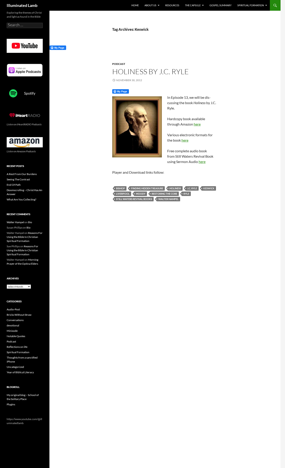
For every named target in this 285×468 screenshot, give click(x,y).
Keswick (208, 188)
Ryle (186, 193)
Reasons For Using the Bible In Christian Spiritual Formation (25, 237)
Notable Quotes (16, 336)
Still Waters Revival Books (134, 199)
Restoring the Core (164, 193)
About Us (150, 5)
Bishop (120, 188)
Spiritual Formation (250, 5)
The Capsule (193, 5)
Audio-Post (13, 309)
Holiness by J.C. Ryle (150, 71)
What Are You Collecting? (21, 199)
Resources (172, 5)
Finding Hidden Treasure (147, 188)
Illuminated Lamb (22, 5)
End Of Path (14, 184)
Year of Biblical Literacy (20, 372)
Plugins (11, 404)
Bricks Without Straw (19, 314)
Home (135, 5)
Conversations (15, 320)
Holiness (175, 188)
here (197, 124)
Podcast (118, 64)
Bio (30, 222)
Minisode (12, 330)
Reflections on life (17, 346)
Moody (140, 193)
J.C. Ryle (192, 188)
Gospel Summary (221, 5)
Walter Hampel (168, 199)
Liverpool (123, 193)
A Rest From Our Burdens (22, 174)
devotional (13, 325)
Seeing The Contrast (18, 179)
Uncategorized (15, 367)
